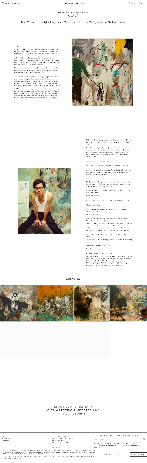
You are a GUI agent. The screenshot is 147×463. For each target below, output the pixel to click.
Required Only (122, 454)
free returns (73, 413)
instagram (55, 447)
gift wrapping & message (69, 410)
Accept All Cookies (138, 454)
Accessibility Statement (61, 442)
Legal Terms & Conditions (62, 438)
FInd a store (7, 438)
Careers (5, 440)
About (4, 436)
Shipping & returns (59, 436)
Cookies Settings (109, 454)
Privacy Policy (57, 440)
